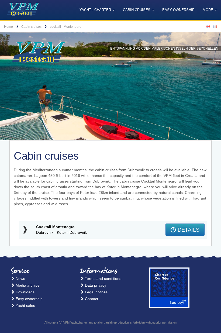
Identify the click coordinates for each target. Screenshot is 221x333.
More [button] (208, 10)
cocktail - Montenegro (65, 27)
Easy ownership (178, 10)
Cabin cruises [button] (137, 10)
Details (187, 230)
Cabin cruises (31, 27)
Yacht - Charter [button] (96, 10)
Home (8, 27)
